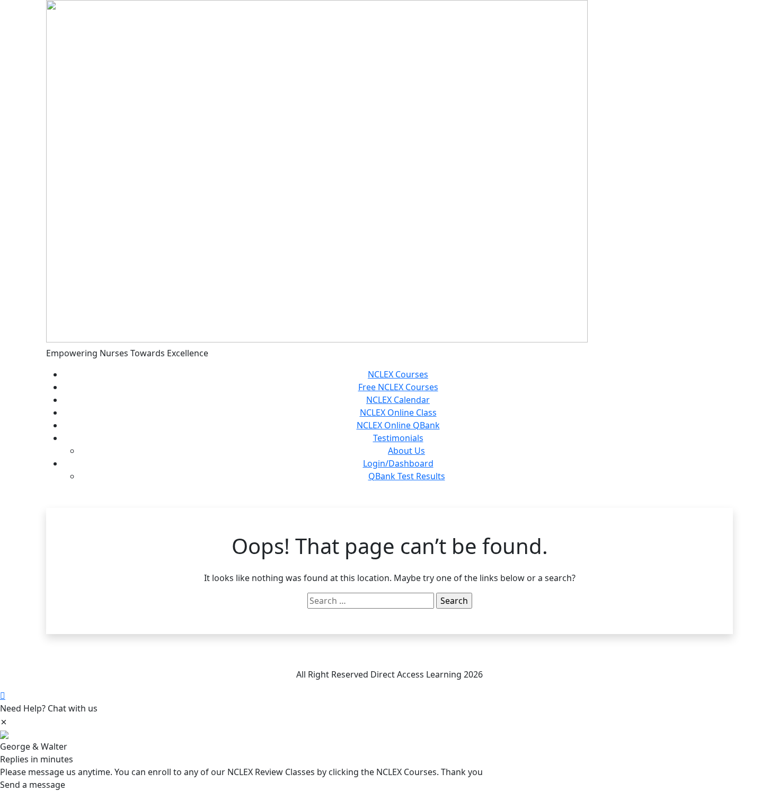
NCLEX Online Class (398, 412)
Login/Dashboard (398, 463)
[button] (3, 721)
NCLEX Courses (398, 374)
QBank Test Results (406, 476)
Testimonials (398, 438)
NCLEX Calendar (398, 400)
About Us (406, 450)
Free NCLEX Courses (398, 387)
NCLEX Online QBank (398, 425)
